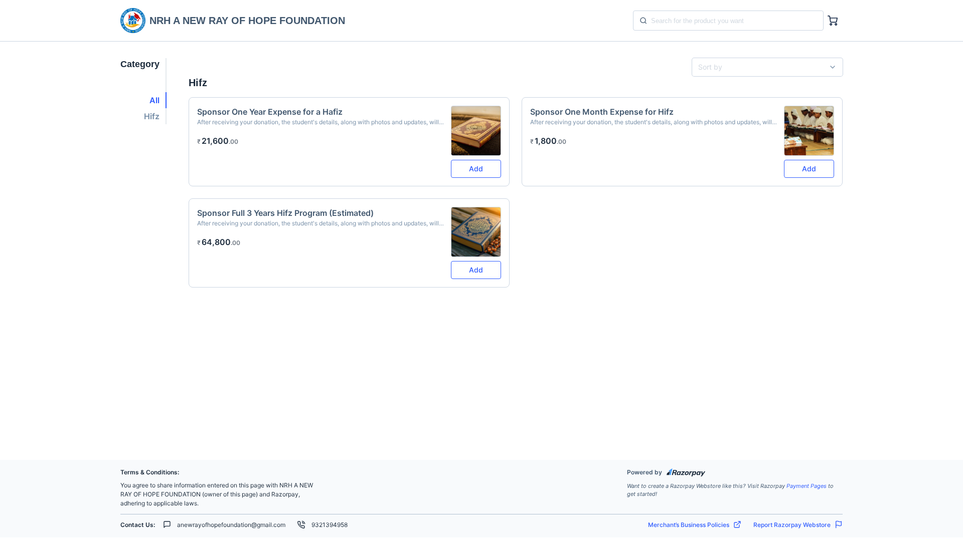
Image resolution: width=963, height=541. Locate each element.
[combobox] (763, 67)
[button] (143, 100)
